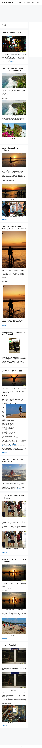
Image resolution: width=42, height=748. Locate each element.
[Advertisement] (21, 13)
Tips (24, 2)
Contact (37, 2)
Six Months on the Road (12, 371)
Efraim (10, 275)
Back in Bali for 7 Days (11, 33)
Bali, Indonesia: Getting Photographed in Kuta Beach (14, 227)
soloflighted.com (7, 2)
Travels (28, 2)
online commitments (8, 700)
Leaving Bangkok (9, 645)
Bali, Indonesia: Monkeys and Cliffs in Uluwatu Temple (14, 69)
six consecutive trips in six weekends (16, 446)
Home (20, 2)
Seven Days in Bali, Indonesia (10, 149)
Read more (12, 61)
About (33, 2)
